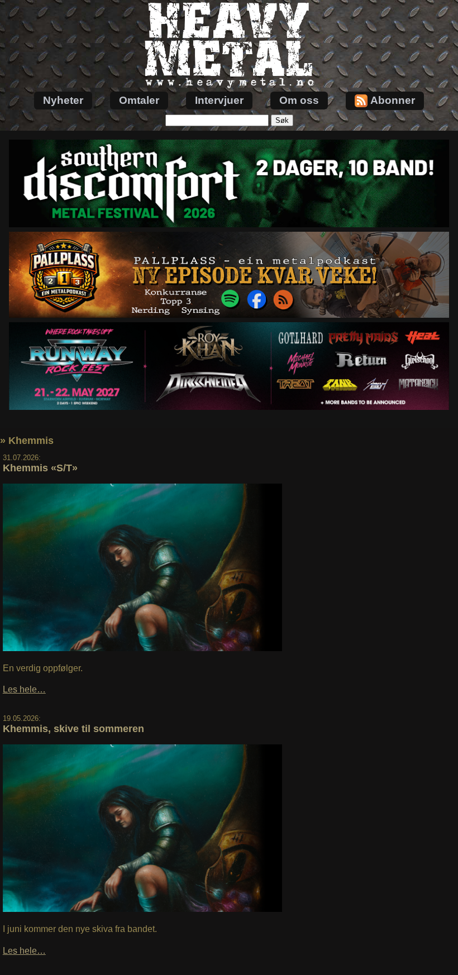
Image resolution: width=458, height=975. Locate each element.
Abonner (392, 100)
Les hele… (24, 689)
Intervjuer (219, 100)
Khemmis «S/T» (40, 468)
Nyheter (63, 100)
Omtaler (139, 100)
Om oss (299, 100)
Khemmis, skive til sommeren (73, 728)
